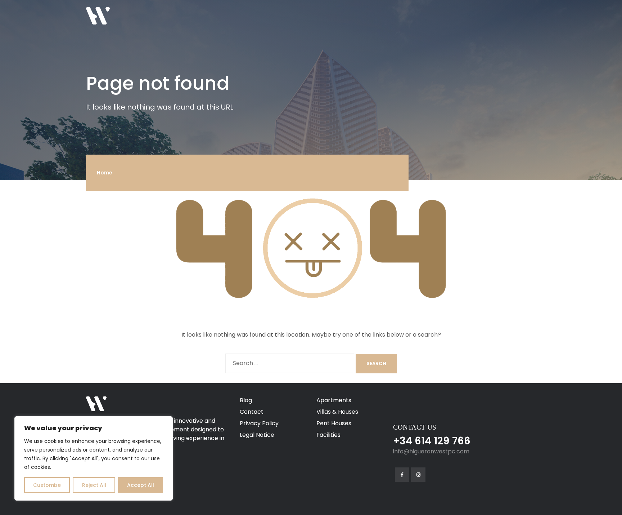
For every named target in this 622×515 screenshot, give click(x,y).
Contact (251, 412)
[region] (93, 458)
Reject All (94, 485)
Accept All (140, 485)
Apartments (333, 400)
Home (104, 172)
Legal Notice (257, 435)
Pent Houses (333, 423)
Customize (47, 485)
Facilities (328, 435)
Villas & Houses (337, 412)
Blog (246, 400)
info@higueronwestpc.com (431, 451)
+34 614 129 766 (431, 441)
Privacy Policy (259, 423)
